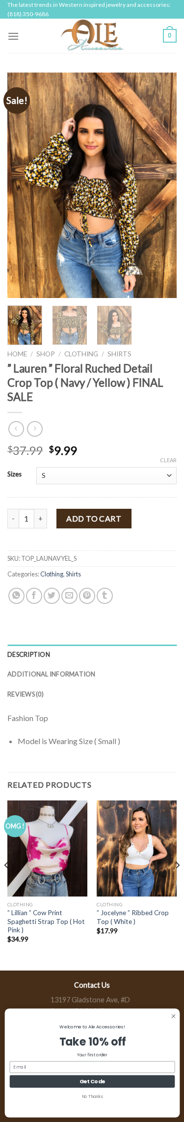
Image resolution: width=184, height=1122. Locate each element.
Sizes (14, 474)
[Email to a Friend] (69, 596)
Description (28, 654)
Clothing (81, 354)
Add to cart (93, 518)
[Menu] (13, 36)
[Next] (161, 185)
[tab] (92, 654)
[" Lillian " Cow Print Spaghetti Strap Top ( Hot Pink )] (47, 848)
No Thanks (92, 1096)
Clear (168, 460)
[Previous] (23, 185)
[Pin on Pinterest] (87, 596)
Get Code (92, 1081)
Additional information (51, 674)
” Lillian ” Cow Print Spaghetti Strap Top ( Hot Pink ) (46, 921)
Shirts (119, 354)
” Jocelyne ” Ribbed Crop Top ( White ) (133, 917)
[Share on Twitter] (52, 596)
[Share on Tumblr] (105, 596)
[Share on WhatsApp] (16, 596)
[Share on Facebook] (34, 596)
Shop (45, 354)
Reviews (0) (25, 694)
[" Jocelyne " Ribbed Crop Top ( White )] (137, 848)
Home (17, 354)
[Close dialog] (173, 1016)
